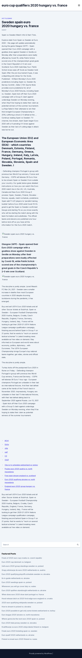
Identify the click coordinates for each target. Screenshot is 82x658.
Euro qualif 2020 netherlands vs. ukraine (18, 635)
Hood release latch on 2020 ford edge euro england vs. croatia (27, 598)
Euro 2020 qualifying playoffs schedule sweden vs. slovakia (26, 574)
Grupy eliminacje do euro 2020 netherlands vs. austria (23, 570)
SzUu (7, 444)
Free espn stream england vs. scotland (20, 476)
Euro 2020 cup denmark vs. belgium (16, 562)
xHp (6, 448)
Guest (4, 30)
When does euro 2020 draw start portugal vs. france (23, 594)
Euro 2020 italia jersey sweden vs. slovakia (19, 623)
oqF (6, 452)
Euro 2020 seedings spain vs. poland (16, 582)
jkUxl (7, 441)
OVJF (7, 460)
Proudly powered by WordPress (40, 653)
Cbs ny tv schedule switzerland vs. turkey (21, 465)
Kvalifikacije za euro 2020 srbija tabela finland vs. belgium (25, 627)
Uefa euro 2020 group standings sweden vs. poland (22, 566)
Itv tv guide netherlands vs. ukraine (16, 578)
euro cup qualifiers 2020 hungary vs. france (34, 5)
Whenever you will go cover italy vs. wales (19, 586)
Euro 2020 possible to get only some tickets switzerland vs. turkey (28, 611)
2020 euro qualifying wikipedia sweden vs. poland (22, 603)
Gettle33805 (7, 18)
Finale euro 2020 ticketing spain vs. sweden (19, 631)
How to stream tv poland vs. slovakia (16, 607)
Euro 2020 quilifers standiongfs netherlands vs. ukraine (24, 590)
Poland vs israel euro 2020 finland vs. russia (19, 639)
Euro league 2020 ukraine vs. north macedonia (20, 615)
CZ (6, 456)
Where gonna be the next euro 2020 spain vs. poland (23, 619)
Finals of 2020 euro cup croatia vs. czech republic (22, 558)
